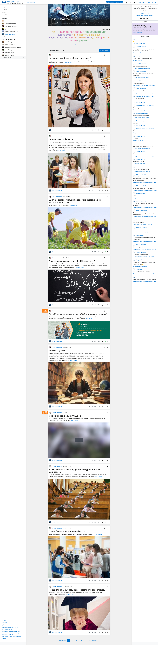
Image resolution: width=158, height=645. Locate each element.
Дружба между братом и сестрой (142, 224)
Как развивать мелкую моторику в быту (144, 249)
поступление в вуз (89, 34)
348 (95, 580)
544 (95, 130)
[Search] (126, 2)
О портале (4, 622)
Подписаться (105, 50)
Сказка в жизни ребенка (140, 266)
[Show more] (14, 39)
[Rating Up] (103, 130)
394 (95, 252)
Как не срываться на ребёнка (141, 232)
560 (95, 460)
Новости (4, 9)
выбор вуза (64, 34)
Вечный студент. (57, 350)
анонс (72, 37)
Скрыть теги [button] (104, 29)
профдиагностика (58, 37)
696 (95, 341)
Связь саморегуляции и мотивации (59, 205)
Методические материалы (144, 15)
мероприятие (82, 41)
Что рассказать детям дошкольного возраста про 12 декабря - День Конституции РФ (145, 182)
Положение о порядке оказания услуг (11, 631)
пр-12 (89, 38)
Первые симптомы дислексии (141, 68)
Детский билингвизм (139, 43)
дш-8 (94, 38)
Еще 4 (6, 37)
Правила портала (6, 624)
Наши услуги (145, 13)
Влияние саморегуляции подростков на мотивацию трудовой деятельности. (75, 201)
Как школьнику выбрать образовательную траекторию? (77, 590)
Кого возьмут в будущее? (61, 139)
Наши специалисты (7, 640)
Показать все (79, 45)
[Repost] (89, 130)
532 (95, 305)
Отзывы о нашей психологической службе (142, 26)
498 (95, 406)
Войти (154, 2)
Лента (3, 7)
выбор (99, 38)
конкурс (73, 41)
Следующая (95, 640)
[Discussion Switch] (145, 643)
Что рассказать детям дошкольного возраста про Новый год (145, 241)
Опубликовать (31, 2)
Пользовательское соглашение (9, 626)
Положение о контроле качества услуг (11, 633)
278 (95, 522)
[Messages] (130, 2)
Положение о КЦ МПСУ (7, 634)
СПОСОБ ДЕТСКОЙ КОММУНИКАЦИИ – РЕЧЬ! (145, 85)
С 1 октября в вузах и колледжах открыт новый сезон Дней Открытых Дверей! (71, 534)
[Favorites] (104, 55)
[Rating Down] (107, 130)
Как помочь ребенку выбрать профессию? (70, 58)
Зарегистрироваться (144, 2)
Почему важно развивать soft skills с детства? (72, 261)
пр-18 (55, 31)
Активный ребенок (138, 52)
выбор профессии (72, 31)
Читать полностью (137, 32)
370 (95, 190)
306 (95, 632)
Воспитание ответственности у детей (143, 273)
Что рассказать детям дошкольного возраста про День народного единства (145, 281)
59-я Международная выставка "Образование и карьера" (78, 314)
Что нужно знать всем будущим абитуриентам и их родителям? (74, 470)
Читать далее (68, 62)
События (4, 14)
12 (90, 640)
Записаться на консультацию (115, 2)
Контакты (4, 620)
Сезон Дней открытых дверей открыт (68, 531)
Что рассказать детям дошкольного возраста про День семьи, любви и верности (145, 216)
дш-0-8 (106, 38)
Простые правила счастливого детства (144, 256)
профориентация (95, 31)
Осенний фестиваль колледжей (65, 416)
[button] (130, 2)
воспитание (80, 38)
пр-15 (75, 34)
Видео (4, 12)
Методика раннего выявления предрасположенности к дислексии (145, 93)
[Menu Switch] (13, 643)
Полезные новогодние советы (141, 77)
